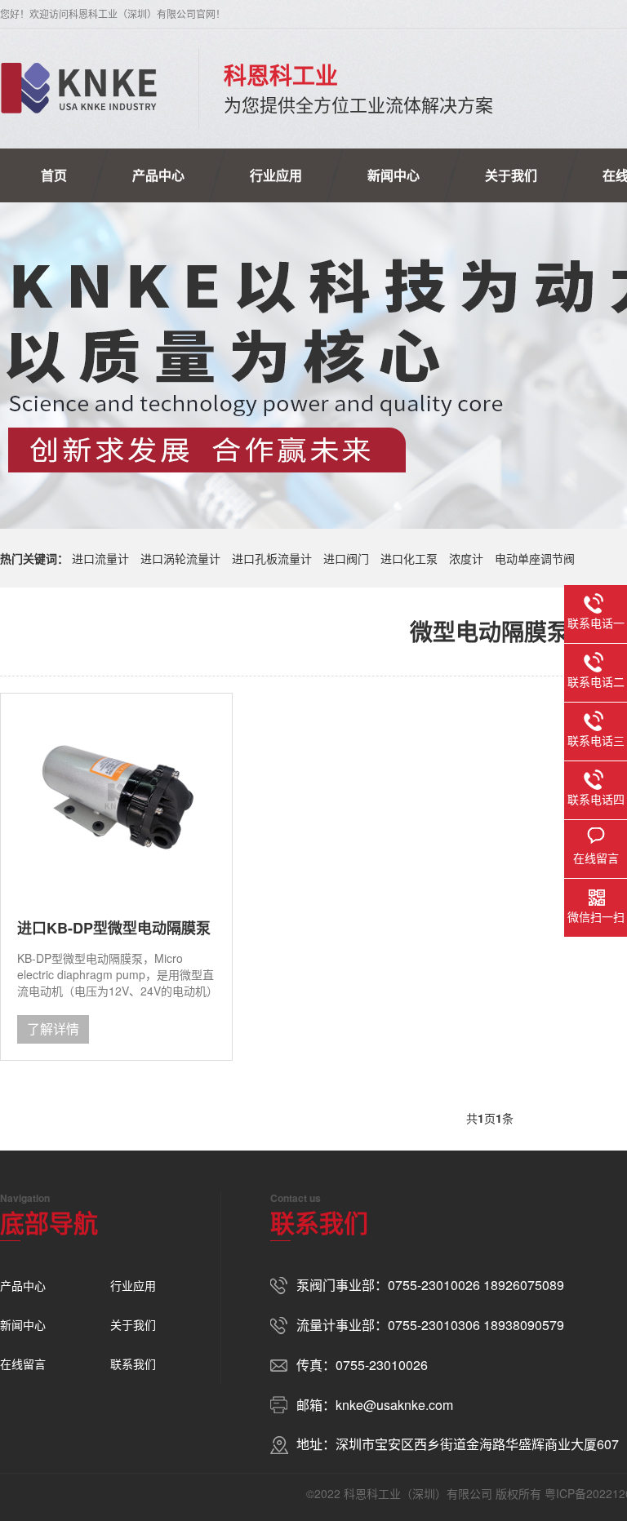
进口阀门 (346, 558)
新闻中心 (393, 175)
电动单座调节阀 (535, 558)
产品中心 (158, 175)
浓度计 (466, 558)
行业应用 (276, 175)
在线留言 (23, 1363)
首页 (54, 175)
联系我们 (133, 1363)
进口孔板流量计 (272, 558)
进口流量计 (100, 558)
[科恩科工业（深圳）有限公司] (79, 88)
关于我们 (511, 175)
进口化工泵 (409, 558)
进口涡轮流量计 (180, 558)
